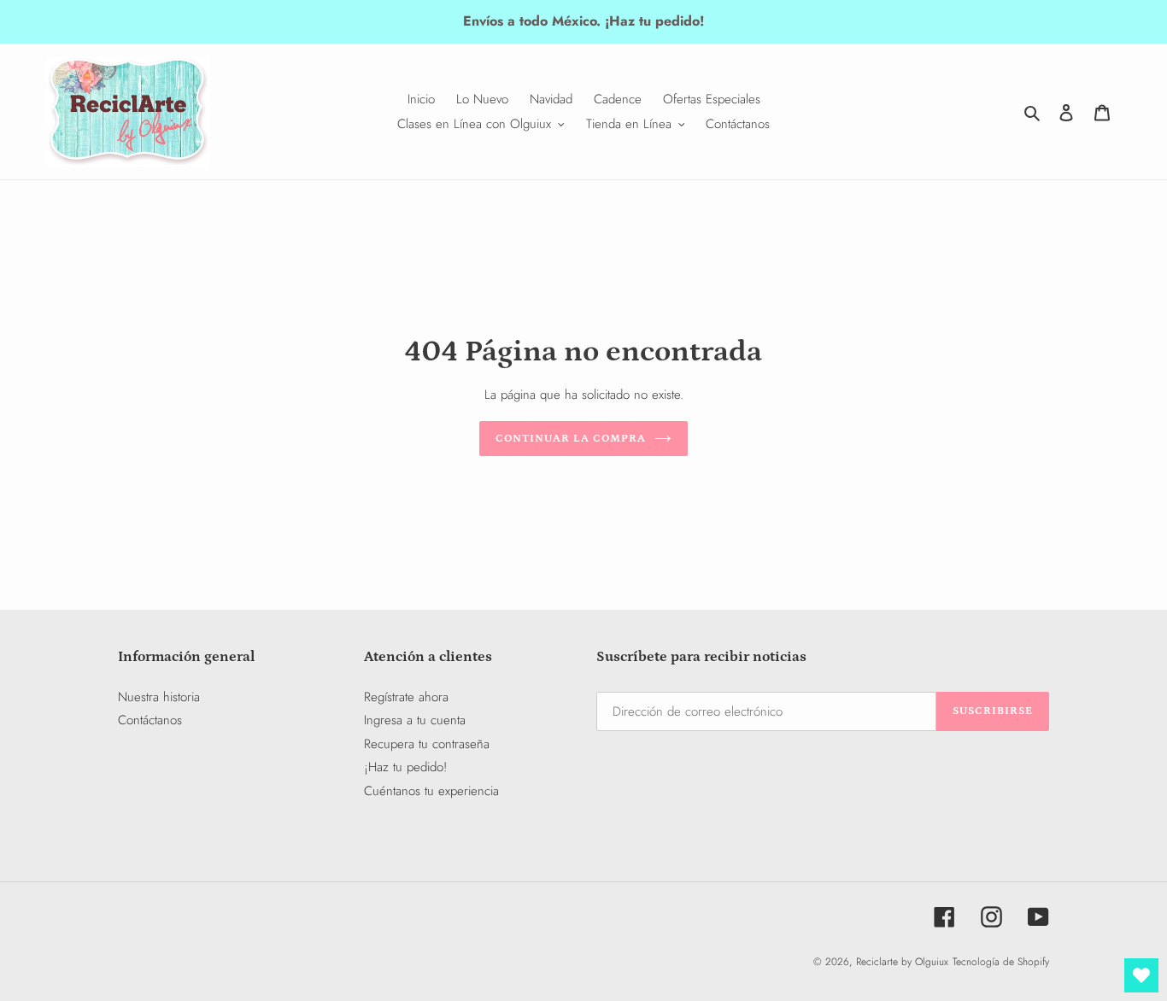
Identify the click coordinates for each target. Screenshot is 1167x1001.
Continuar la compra (571, 438)
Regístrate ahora (406, 697)
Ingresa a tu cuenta (415, 720)
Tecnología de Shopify (1001, 961)
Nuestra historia (159, 697)
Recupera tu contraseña (427, 744)
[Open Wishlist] (1141, 975)
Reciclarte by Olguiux (902, 961)
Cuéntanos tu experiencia (431, 790)
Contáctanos (150, 720)
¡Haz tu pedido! (405, 767)
